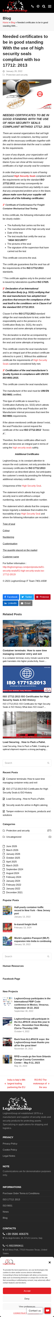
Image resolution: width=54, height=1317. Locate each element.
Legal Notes (9, 1156)
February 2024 (13, 877)
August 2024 (12, 873)
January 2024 (13, 881)
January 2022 (13, 888)
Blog (13, 22)
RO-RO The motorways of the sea (39, 1084)
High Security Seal (31, 486)
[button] (49, 1262)
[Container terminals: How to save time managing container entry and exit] (27, 633)
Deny (27, 1298)
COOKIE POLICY (20, 1313)
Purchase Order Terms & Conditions (21, 1193)
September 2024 (14, 869)
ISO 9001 (7, 1205)
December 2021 (14, 892)
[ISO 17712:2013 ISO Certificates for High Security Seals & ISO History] (27, 679)
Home (5, 22)
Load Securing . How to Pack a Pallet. (24, 742)
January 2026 (13, 854)
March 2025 (12, 865)
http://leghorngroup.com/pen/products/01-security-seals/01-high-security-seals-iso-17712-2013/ (23, 571)
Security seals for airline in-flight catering (27, 805)
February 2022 (13, 885)
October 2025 (13, 858)
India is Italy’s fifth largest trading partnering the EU (15, 1084)
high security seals (22, 447)
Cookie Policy (10, 1150)
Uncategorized (13, 837)
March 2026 (12, 850)
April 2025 (11, 861)
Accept (27, 1291)
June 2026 (11, 846)
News (6, 1212)
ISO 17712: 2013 (11, 1199)
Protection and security (17, 75)
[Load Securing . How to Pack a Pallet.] (27, 725)
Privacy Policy (10, 1143)
